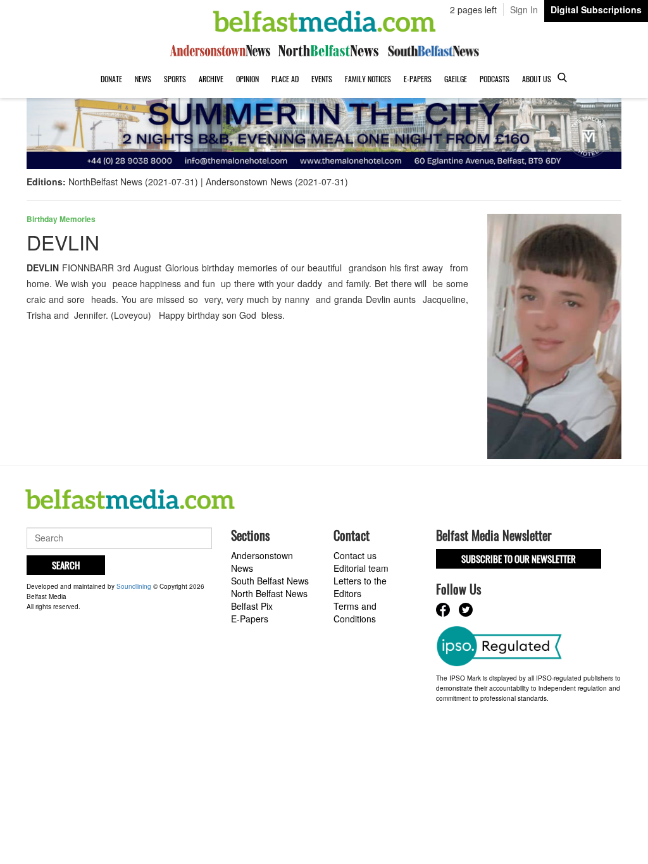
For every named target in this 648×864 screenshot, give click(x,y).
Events (321, 78)
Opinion (247, 78)
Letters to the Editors (360, 587)
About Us (536, 78)
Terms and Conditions (355, 612)
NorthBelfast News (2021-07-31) (133, 181)
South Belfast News (270, 580)
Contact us (355, 555)
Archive (211, 78)
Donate (111, 78)
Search (66, 565)
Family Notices (368, 78)
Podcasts (494, 78)
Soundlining (133, 586)
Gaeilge (455, 78)
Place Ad (285, 78)
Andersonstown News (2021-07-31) (277, 181)
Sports (175, 78)
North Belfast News (269, 593)
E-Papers (418, 78)
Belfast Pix (252, 606)
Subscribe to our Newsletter (518, 558)
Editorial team (361, 568)
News (143, 78)
